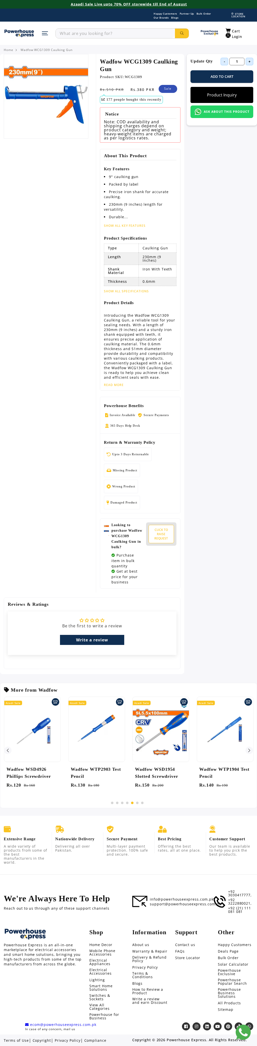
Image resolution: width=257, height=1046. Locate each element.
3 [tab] (122, 803)
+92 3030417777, (240, 893)
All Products (229, 1003)
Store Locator (187, 958)
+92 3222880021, (240, 901)
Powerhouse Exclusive (229, 972)
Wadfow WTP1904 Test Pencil (224, 773)
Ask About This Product (226, 111)
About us (140, 945)
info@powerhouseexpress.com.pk (182, 899)
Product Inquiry (222, 95)
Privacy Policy (145, 967)
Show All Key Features (125, 226)
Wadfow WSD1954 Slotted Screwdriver (156, 773)
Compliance (95, 1040)
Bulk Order (204, 13)
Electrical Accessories (100, 971)
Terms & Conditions (142, 975)
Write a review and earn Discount (149, 1000)
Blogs (175, 17)
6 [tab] (137, 803)
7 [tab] (142, 803)
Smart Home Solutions (101, 987)
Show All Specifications (126, 291)
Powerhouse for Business (104, 1016)
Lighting (97, 980)
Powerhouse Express (186, 1040)
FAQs (180, 951)
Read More (114, 385)
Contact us (185, 945)
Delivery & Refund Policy (149, 959)
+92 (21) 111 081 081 (239, 909)
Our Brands (161, 17)
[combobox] (115, 33)
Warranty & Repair (149, 951)
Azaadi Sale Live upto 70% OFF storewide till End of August (129, 4)
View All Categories (99, 1006)
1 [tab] (112, 803)
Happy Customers (165, 13)
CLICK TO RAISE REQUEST (161, 534)
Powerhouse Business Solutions (229, 993)
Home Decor (100, 945)
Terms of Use (16, 1040)
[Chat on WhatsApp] (243, 1032)
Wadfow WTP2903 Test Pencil (96, 773)
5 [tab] (132, 803)
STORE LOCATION (238, 15)
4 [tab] (127, 803)
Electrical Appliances (99, 962)
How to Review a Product (147, 991)
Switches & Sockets (99, 997)
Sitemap (225, 1009)
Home (8, 49)
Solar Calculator (233, 964)
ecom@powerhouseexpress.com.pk (62, 1024)
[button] (233, 30)
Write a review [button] (92, 640)
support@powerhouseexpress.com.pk (185, 904)
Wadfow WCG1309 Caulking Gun (47, 49)
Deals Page (228, 951)
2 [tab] (117, 803)
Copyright (42, 1040)
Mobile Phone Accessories (102, 952)
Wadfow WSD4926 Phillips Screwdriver (29, 773)
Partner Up (187, 13)
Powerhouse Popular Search (232, 981)
